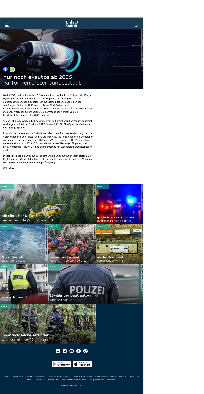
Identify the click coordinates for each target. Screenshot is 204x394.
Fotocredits (112, 380)
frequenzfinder (97, 380)
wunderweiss (71, 385)
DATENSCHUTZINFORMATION (60, 376)
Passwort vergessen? (35, 376)
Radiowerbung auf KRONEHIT (74, 380)
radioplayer (53, 380)
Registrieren (17, 376)
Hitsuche (41, 380)
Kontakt (30, 380)
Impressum (134, 376)
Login (6, 376)
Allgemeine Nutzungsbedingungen (110, 376)
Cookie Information (83, 376)
